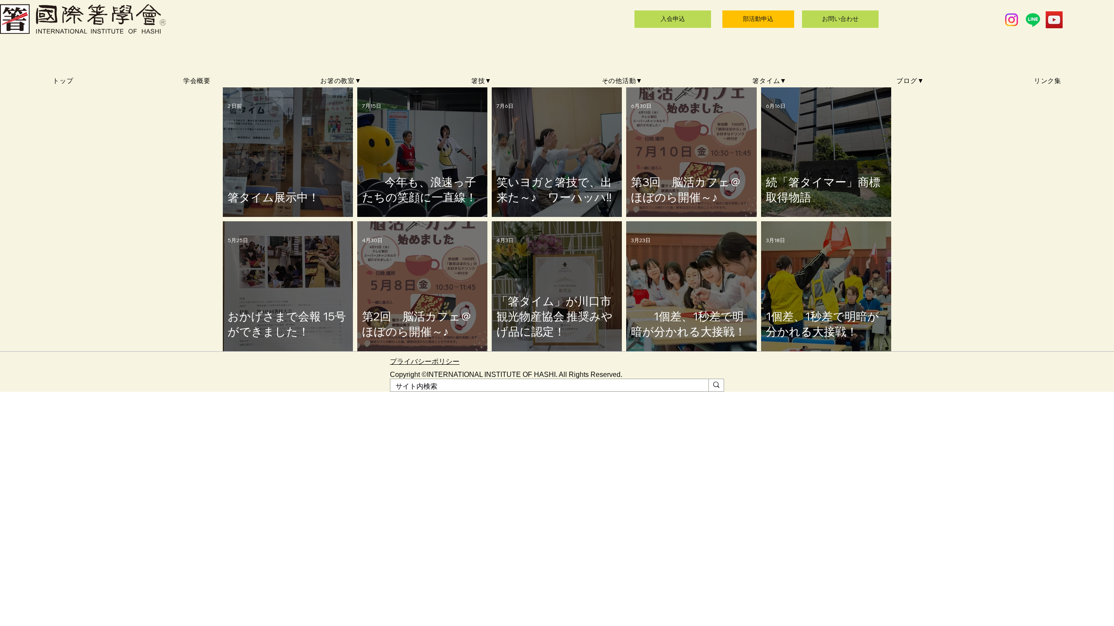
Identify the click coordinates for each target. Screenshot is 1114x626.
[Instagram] (1011, 19)
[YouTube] (1054, 19)
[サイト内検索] (716, 385)
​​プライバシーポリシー (425, 361)
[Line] (1032, 19)
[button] (341, 81)
